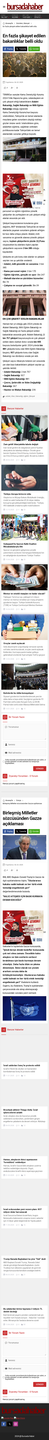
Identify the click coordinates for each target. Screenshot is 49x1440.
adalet (8, 396)
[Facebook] (3, 1424)
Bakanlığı (19, 396)
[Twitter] (9, 1424)
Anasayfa (9, 23)
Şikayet (32, 396)
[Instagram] (15, 1424)
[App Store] (19, 1418)
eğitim (26, 396)
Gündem (19, 23)
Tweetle (22, 49)
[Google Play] (7, 1418)
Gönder (36, 49)
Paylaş (10, 49)
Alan (13, 396)
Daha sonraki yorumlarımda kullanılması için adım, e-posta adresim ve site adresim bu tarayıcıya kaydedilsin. (25, 761)
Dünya (18, 800)
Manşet (27, 23)
